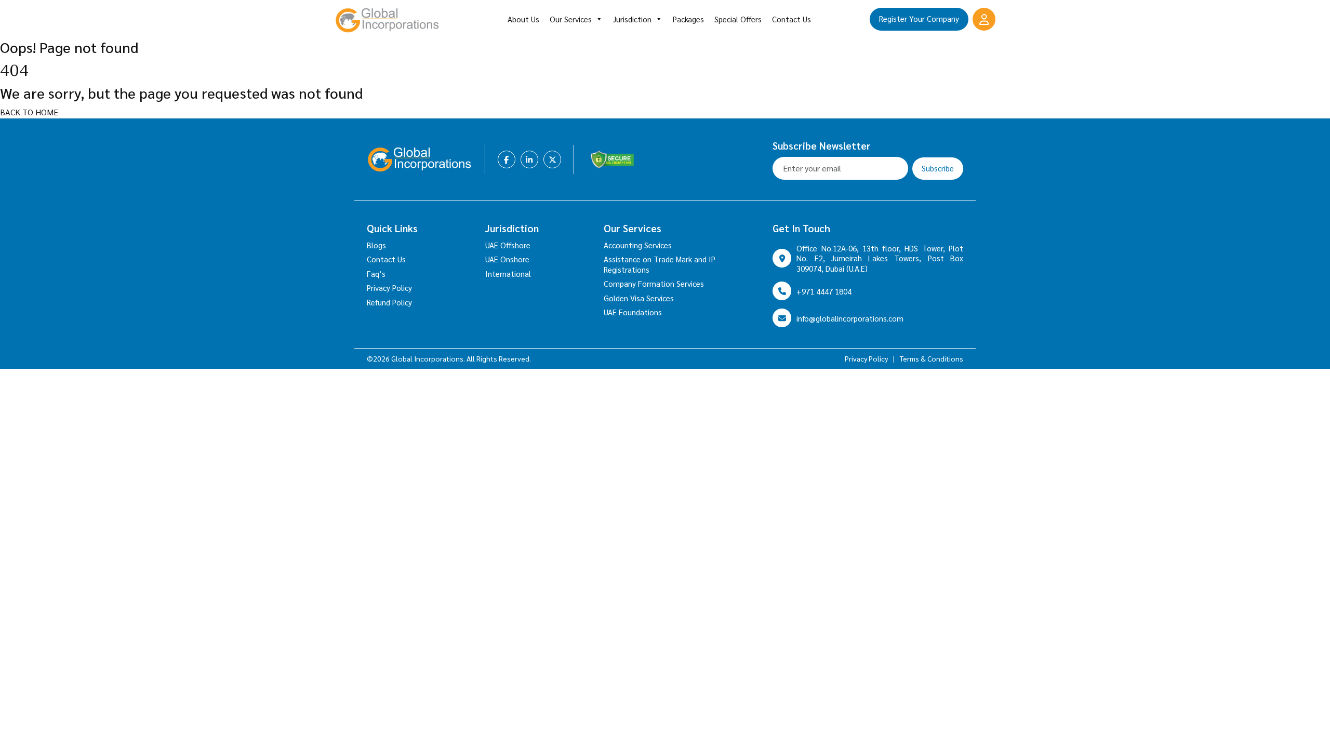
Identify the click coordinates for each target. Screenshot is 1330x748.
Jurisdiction (632, 19)
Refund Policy (389, 302)
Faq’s (376, 273)
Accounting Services (638, 245)
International (508, 273)
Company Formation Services (654, 283)
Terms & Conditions (931, 358)
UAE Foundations (633, 312)
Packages (688, 19)
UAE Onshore (507, 259)
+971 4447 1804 (824, 291)
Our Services (571, 19)
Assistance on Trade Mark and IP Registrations (659, 264)
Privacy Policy (389, 287)
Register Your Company (919, 18)
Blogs (376, 245)
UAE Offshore (507, 245)
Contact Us (791, 19)
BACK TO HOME (29, 111)
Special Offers (738, 19)
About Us (523, 19)
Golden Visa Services (639, 298)
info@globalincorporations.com (849, 318)
